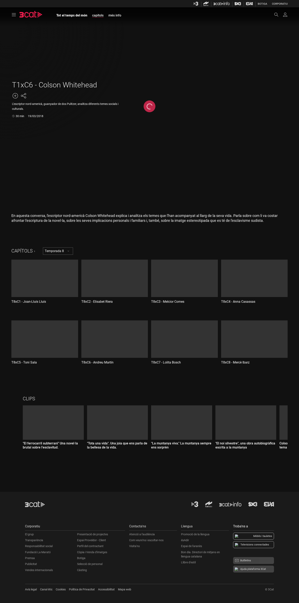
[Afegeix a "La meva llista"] (15, 96)
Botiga (262, 3)
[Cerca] (278, 14)
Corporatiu (280, 3)
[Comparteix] (23, 96)
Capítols (22, 251)
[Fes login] (285, 14)
